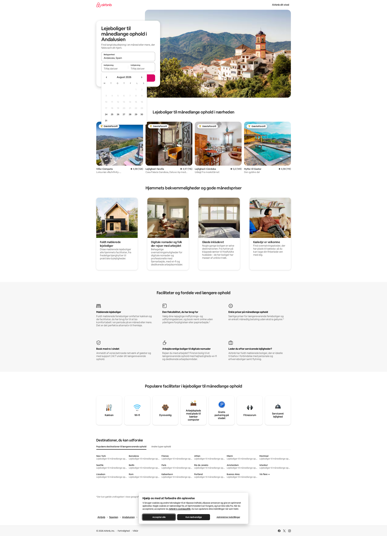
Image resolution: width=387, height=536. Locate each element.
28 (130, 114)
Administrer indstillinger (228, 517)
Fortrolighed (124, 530)
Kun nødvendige (193, 517)
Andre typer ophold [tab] (161, 446)
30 (142, 114)
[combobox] (128, 58)
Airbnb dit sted (280, 4)
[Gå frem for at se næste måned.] (141, 77)
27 (124, 114)
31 (106, 120)
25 (112, 114)
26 (118, 114)
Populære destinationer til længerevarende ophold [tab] (121, 446)
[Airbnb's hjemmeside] (104, 5)
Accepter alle (158, 517)
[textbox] (115, 68)
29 (136, 114)
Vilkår (135, 530)
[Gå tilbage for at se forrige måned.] (107, 77)
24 (106, 114)
